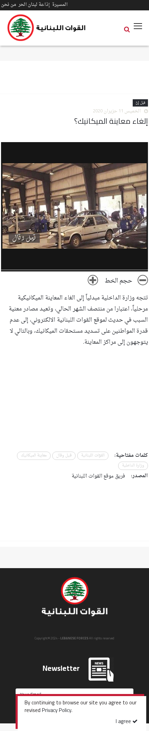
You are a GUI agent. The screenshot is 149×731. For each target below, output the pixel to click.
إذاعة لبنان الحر (34, 4)
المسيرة (60, 4)
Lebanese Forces (47, 27)
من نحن (8, 4)
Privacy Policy (56, 711)
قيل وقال (64, 455)
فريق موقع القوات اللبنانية (98, 476)
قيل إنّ (140, 103)
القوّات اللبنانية (93, 455)
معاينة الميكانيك (34, 455)
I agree (124, 722)
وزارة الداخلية (133, 465)
